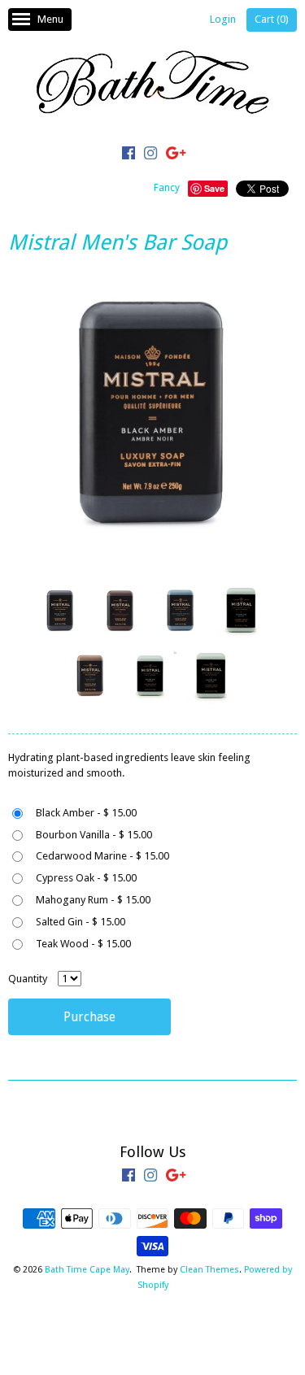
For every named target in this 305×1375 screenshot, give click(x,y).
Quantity (27, 979)
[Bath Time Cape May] (153, 85)
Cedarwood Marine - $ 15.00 (102, 856)
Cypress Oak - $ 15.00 (86, 878)
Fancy (167, 188)
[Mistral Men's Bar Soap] (59, 611)
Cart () (272, 19)
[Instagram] (150, 155)
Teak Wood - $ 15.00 (83, 944)
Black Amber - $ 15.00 (86, 813)
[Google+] (175, 155)
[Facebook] (128, 155)
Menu (50, 19)
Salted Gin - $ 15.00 (80, 922)
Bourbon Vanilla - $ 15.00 (94, 835)
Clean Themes (209, 1269)
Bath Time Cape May (87, 1269)
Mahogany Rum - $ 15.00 (93, 900)
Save (214, 188)
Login (223, 19)
